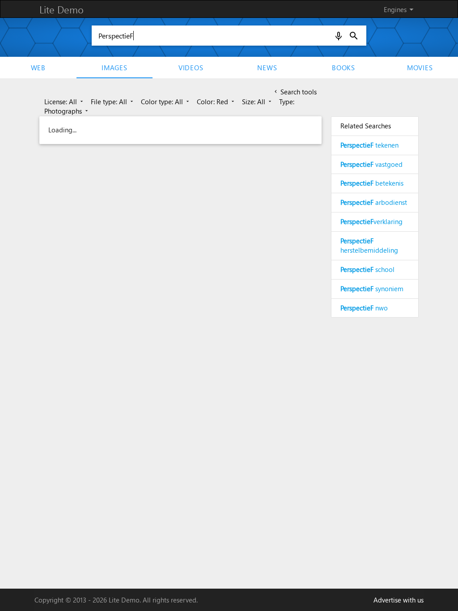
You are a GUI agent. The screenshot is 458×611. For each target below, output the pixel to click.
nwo (364, 307)
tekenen (369, 144)
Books (343, 67)
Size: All (257, 101)
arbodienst (373, 202)
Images (114, 67)
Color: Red (216, 101)
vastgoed (371, 164)
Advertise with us (398, 599)
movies (420, 67)
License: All (64, 101)
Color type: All (166, 101)
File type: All (113, 101)
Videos (191, 67)
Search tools (295, 91)
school (367, 269)
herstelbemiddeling (369, 245)
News (267, 67)
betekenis (371, 182)
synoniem (371, 288)
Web (38, 67)
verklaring (371, 221)
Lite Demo (61, 9)
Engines (400, 9)
